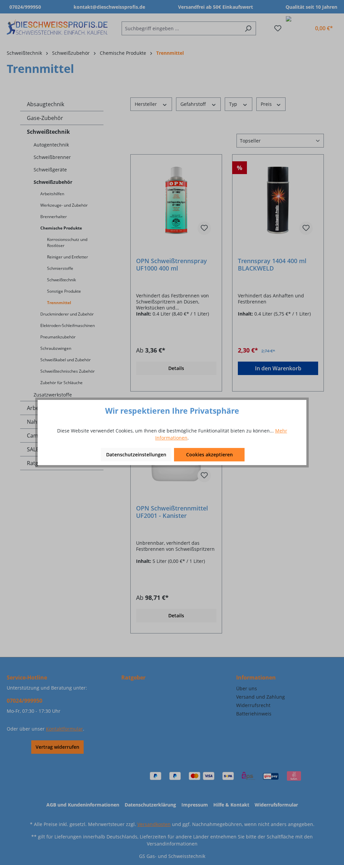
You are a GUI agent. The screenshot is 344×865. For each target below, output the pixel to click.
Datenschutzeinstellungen (136, 454)
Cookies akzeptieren (209, 454)
